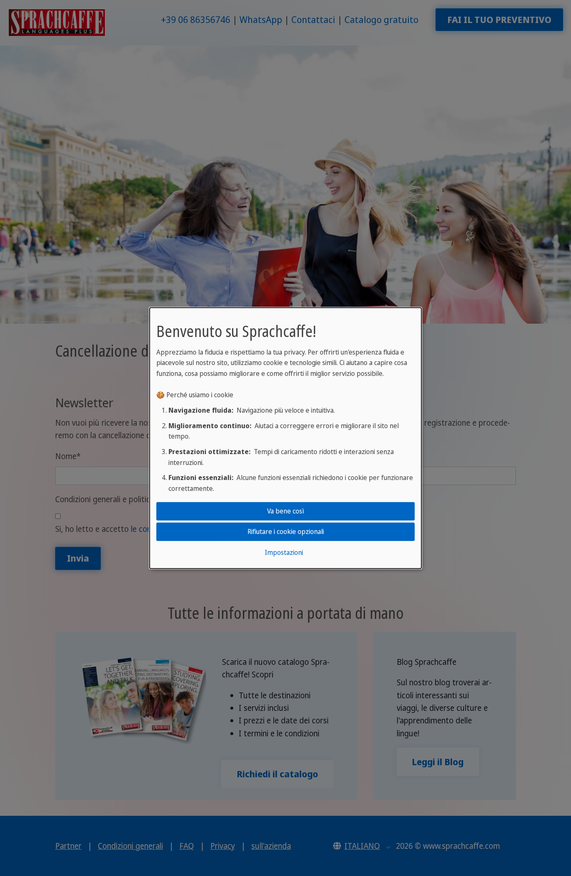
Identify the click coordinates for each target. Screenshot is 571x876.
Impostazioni (284, 552)
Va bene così (285, 511)
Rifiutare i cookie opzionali (285, 531)
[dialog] (285, 437)
